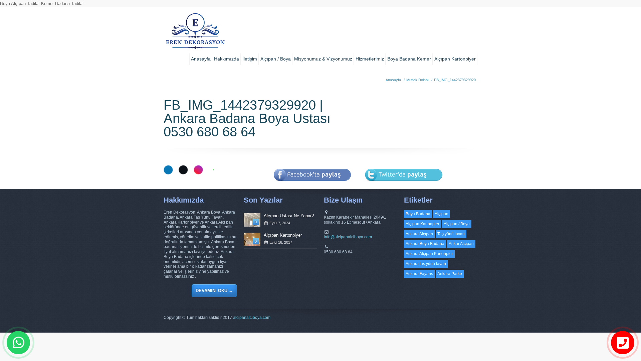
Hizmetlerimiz (370, 59)
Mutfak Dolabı (417, 80)
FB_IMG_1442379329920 (455, 80)
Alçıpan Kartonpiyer (455, 59)
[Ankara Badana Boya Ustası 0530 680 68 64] (195, 33)
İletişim (249, 59)
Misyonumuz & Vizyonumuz (323, 59)
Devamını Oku (214, 290)
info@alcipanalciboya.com (348, 237)
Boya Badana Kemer (409, 59)
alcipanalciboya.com (251, 317)
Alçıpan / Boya (275, 59)
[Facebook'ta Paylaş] (312, 185)
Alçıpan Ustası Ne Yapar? (289, 215)
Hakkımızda (226, 59)
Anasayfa (201, 59)
